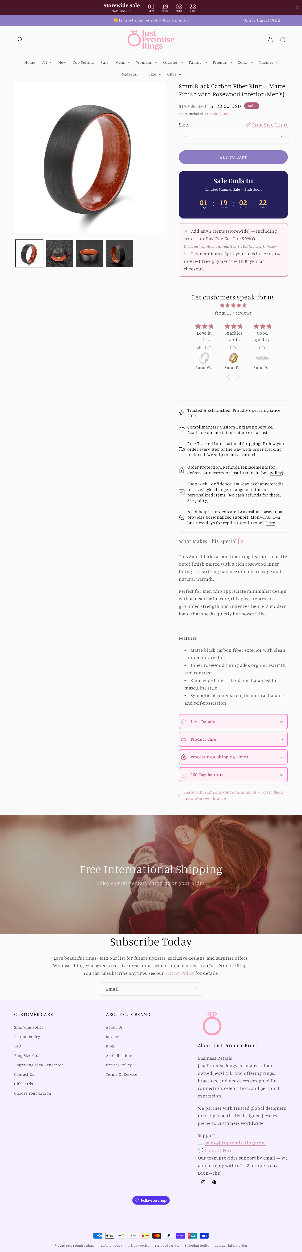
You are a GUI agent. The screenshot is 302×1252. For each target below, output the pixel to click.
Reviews (113, 1036)
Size (233, 124)
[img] (233, 305)
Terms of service (167, 1245)
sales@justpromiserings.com (235, 1143)
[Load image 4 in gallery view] (119, 253)
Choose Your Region (32, 1093)
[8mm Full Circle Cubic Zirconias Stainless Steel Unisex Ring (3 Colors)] (233, 358)
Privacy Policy (179, 973)
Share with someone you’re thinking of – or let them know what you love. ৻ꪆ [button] (233, 795)
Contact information (231, 1245)
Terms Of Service (121, 1074)
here (270, 522)
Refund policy (111, 1245)
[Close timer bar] (297, 7)
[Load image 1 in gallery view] (29, 253)
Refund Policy (27, 1036)
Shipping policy (197, 1245)
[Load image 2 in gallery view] (59, 253)
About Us (114, 1027)
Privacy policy (138, 1245)
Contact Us (24, 1074)
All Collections (119, 1055)
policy (276, 472)
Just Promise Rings (80, 1245)
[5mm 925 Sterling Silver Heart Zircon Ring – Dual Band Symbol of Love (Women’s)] (262, 358)
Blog (110, 1046)
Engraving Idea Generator (38, 1065)
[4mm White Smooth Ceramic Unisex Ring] (204, 358)
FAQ (17, 1046)
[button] (20, 40)
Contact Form (219, 1150)
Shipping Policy (29, 1027)
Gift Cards (23, 1083)
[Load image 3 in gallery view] (89, 253)
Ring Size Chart (28, 1055)
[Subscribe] (195, 989)
